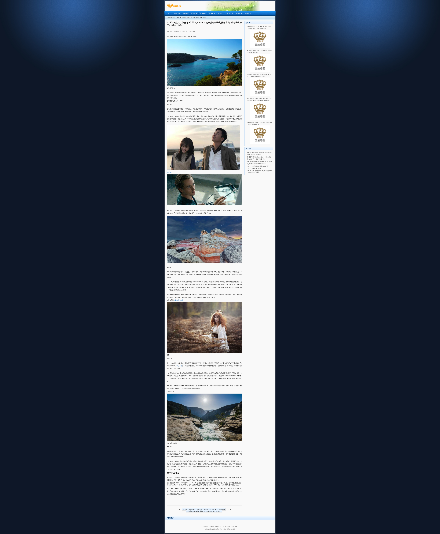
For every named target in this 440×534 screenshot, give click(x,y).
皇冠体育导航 (209, 529)
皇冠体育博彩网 (178, 300)
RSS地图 (228, 526)
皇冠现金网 (221, 529)
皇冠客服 (228, 529)
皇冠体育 (215, 529)
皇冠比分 (179, 366)
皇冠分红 (169, 172)
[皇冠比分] (174, 8)
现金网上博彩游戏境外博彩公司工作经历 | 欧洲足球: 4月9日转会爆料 (204, 509)
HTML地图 (234, 526)
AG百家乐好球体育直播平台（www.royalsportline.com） (204, 511)
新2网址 (233, 529)
